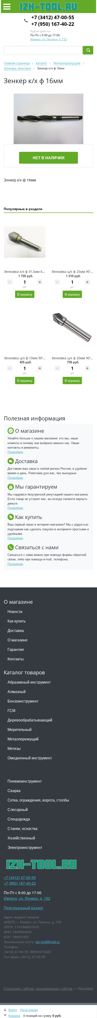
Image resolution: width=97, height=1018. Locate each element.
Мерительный (20, 729)
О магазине (18, 640)
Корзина (14, 1015)
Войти (12, 1010)
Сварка (14, 790)
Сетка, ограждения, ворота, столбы (38, 800)
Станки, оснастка (22, 828)
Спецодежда (19, 819)
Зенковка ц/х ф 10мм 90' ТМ (26, 358)
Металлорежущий (23, 739)
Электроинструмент (25, 847)
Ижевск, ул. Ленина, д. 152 (48, 39)
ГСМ (11, 710)
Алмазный (17, 691)
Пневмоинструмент (25, 781)
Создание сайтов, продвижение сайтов (38, 988)
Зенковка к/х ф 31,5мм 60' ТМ (27, 271)
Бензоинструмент (23, 701)
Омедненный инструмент (30, 758)
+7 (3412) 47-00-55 (52, 17)
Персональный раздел (23, 907)
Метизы (14, 748)
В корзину (24, 294)
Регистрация (29, 1010)
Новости (15, 611)
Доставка (16, 630)
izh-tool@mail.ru (48, 941)
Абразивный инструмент (29, 682)
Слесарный (18, 809)
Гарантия (16, 649)
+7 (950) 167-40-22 (52, 24)
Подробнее (15, 452)
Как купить (17, 621)
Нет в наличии (49, 157)
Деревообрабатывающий (30, 720)
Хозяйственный (21, 838)
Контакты (16, 659)
